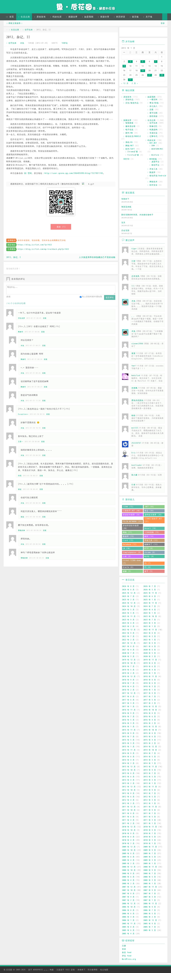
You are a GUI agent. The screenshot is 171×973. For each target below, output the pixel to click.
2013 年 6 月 (128, 777)
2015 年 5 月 (128, 740)
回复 (44, 318)
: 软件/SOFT (129, 149)
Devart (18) (150, 528)
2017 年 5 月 (149, 700)
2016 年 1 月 (128, 726)
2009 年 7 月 (149, 853)
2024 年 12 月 (129, 603)
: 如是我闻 (87, 16)
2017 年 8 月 (128, 696)
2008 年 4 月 (128, 880)
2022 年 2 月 (128, 640)
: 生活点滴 (24, 16)
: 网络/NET (128, 146)
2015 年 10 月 (150, 730)
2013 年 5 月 (149, 777)
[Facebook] (155, 32)
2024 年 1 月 (149, 613)
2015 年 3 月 (128, 743)
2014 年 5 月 (149, 757)
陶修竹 (20, 332)
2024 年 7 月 (149, 606)
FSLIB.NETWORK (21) (132, 521)
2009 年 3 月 (149, 860)
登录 (163, 23)
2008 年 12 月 (129, 867)
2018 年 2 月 (128, 690)
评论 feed (126, 956)
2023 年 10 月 (150, 616)
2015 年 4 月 (149, 740)
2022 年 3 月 (149, 636)
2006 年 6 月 (128, 913)
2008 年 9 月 (149, 870)
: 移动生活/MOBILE (132, 136)
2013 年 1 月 (149, 783)
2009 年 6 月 (128, 857)
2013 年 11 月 (150, 767)
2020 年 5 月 (149, 653)
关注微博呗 (93, 970)
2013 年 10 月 (129, 770)
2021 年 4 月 (128, 650)
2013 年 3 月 (149, 780)
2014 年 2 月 (128, 763)
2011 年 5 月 (149, 817)
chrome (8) (149, 552)
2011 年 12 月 (129, 807)
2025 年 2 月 (128, 600)
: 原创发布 (40, 16)
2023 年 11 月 (129, 616)
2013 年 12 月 (129, 767)
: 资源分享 (103, 16)
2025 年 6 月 (149, 596)
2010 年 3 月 (149, 840)
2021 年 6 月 (149, 646)
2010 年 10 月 (129, 830)
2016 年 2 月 (149, 723)
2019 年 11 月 (150, 660)
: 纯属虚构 (152, 130)
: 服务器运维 (129, 126)
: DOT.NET (152, 143)
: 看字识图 (152, 113)
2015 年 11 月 (129, 730)
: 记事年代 (152, 136)
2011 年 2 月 (128, 823)
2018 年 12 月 (129, 676)
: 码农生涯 (56, 16)
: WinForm (154, 155)
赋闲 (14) (149, 536)
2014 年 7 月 (149, 753)
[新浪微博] (124, 32)
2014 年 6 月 (128, 757)
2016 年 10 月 (150, 710)
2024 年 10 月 (129, 606)
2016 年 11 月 (129, 710)
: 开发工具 (152, 169)
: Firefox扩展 (132, 155)
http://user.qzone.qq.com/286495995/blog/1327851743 (73, 173)
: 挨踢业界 (71, 16)
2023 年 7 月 (149, 620)
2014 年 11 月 (129, 750)
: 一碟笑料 (152, 99)
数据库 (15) (128, 536)
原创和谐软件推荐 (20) (131, 527)
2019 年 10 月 (129, 663)
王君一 (20, 442)
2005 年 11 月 (129, 924)
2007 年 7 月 (149, 893)
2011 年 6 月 (128, 817)
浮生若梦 (21, 318)
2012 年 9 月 (149, 790)
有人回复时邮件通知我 (92, 296)
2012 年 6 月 (128, 797)
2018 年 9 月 (128, 680)
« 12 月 (125, 83)
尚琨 (20, 476)
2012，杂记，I (13, 257)
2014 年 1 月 (149, 763)
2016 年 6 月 (149, 716)
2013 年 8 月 (128, 773)
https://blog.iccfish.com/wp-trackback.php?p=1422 (43, 249)
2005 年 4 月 (128, 934)
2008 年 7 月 (149, 873)
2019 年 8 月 (149, 663)
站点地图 (104, 970)
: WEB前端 (152, 159)
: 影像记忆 (152, 126)
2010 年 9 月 (149, 830)
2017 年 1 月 (128, 706)
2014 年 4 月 (128, 760)
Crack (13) (128, 540)
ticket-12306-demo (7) (132, 561)
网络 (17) (127, 532)
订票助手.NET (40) (131, 511)
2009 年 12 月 (129, 847)
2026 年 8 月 (128, 586)
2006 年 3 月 (128, 917)
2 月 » (135, 83)
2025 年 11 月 (150, 593)
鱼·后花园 (8, 970)
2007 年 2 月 (128, 900)
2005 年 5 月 (149, 930)
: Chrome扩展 (131, 152)
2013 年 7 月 (149, 773)
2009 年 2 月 (128, 863)
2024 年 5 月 (128, 610)
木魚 (22, 43)
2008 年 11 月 (150, 867)
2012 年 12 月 (129, 787)
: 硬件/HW (128, 133)
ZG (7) (147, 563)
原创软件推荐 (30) (131, 515)
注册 (124, 946)
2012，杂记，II (18, 37)
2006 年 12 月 (129, 903)
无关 (123, 222)
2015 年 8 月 (149, 733)
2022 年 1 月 (149, 640)
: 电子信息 (128, 130)
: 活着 (150, 109)
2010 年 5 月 (149, 837)
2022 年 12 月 (129, 630)
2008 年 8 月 (128, 873)
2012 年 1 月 (149, 803)
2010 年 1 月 (149, 843)
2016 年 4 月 (149, 720)
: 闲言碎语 (119, 16)
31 (130, 80)
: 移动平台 (154, 165)
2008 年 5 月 (149, 877)
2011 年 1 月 (149, 823)
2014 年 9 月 (128, 753)
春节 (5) (148, 571)
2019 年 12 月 (129, 660)
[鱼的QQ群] (140, 32)
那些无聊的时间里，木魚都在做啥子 (137, 215)
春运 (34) (149, 511)
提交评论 (110, 297)
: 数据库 (151, 172)
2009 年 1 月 (149, 863)
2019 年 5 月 (128, 670)
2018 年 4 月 (128, 686)
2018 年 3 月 (149, 686)
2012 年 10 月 (129, 790)
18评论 (65, 43)
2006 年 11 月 (150, 903)
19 (143, 70)
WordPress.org (129, 959)
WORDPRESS (41, 970)
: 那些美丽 (152, 116)
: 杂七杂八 (152, 106)
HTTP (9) (148, 548)
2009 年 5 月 (149, 857)
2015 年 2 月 (149, 743)
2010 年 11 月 (150, 827)
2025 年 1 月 (149, 600)
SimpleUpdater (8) (132, 552)
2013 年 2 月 (128, 783)
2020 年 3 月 (128, 656)
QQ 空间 (28, 173)
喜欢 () (61, 227)
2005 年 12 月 (150, 920)
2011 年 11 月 (150, 807)
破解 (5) (127, 571)
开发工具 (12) (151, 540)
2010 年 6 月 (128, 837)
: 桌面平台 (154, 162)
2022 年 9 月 (128, 633)
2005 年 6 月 (128, 930)
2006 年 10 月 (129, 907)
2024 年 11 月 (150, 603)
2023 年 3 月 (149, 623)
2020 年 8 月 (149, 650)
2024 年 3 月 (128, 613)
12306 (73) (128, 507)
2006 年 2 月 (149, 917)
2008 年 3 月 (149, 880)
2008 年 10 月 (129, 870)
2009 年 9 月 (149, 850)
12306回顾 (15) (151, 532)
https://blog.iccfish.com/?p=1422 (35, 245)
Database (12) (130, 544)
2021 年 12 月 (129, 643)
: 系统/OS (128, 142)
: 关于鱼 (147, 16)
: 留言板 (134, 16)
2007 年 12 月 (129, 887)
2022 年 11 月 (150, 630)
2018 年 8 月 (149, 680)
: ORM (152, 146)
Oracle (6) (128, 567)
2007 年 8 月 (128, 893)
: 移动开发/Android (156, 176)
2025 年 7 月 (128, 596)
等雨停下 (125, 199)
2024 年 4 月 (149, 610)
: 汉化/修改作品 (131, 103)
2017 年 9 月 (149, 693)
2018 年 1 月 (149, 690)
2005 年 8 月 (128, 927)
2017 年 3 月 (128, 703)
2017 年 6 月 (128, 700)
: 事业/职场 (153, 103)
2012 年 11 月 (150, 787)
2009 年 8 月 (128, 853)
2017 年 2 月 (149, 703)
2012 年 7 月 (149, 793)
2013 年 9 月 (149, 770)
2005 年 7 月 (149, 927)
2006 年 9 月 (149, 907)
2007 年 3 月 (149, 897)
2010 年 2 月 (128, 843)
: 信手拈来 (28, 30)
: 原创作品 (128, 99)
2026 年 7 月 (149, 586)
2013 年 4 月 (128, 780)
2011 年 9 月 (149, 810)
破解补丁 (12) (151, 544)
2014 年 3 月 (149, 760)
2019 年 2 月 (128, 673)
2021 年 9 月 (149, 643)
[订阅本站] (163, 32)
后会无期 (125, 230)
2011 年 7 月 (149, 813)
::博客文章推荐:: (14, 23)
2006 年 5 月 (149, 913)
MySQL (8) (149, 556)
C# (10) (126, 548)
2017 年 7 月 (149, 696)
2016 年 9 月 (128, 713)
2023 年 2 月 (128, 626)
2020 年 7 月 (128, 653)
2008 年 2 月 (128, 883)
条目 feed (126, 952)
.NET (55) (149, 507)
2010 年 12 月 (129, 827)
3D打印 (126, 159)
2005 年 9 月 (149, 924)
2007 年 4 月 (128, 897)
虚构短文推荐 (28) (153, 515)
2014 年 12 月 (150, 747)
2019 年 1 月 (149, 673)
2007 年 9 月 (149, 890)
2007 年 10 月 (129, 890)
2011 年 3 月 (149, 820)
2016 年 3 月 (128, 723)
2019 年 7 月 (128, 666)
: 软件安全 (152, 185)
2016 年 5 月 (128, 720)
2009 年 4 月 (128, 860)
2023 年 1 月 (149, 626)
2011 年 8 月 (128, 813)
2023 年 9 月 (128, 620)
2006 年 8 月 (128, 910)
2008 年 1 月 (149, 883)
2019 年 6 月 (149, 666)
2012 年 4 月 (128, 800)
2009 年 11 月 (150, 847)
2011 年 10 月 (129, 810)
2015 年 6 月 (149, 736)
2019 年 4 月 (149, 670)
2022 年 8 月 (149, 633)
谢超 (20, 489)
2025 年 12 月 (129, 593)
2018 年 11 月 (150, 676)
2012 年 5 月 (149, 797)
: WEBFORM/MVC (156, 149)
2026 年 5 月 (149, 590)
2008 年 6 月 (128, 877)
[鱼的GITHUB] (132, 32)
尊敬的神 (21, 530)
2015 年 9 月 (128, 733)
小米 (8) (127, 556)
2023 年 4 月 (128, 623)
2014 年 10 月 (150, 750)
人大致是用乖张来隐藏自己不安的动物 (97, 257)
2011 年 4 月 (128, 820)
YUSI (67, 970)
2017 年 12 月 (129, 693)
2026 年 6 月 (128, 590)
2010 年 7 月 (149, 833)
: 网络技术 (152, 182)
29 (162, 75)
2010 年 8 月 (128, 833)
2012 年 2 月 (128, 803)
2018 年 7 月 (128, 683)
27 (149, 75)
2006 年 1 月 (128, 920)
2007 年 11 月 (150, 887)
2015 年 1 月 (128, 747)
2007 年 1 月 (149, 900)
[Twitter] (147, 32)
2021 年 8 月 (128, 646)
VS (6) (147, 567)
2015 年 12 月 (150, 726)
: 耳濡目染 (152, 133)
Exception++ (23, 414)
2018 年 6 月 (149, 683)
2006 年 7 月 (149, 910)
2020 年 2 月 (149, 656)
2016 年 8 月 (149, 713)
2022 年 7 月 (128, 636)
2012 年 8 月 (128, 793)
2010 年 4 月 (128, 840)
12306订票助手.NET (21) (153, 520)
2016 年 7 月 (128, 716)
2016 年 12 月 (150, 706)
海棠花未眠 (126, 207)
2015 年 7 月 (128, 736)
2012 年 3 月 (149, 800)
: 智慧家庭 (128, 123)
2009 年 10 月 (129, 850)
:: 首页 (10, 16)
